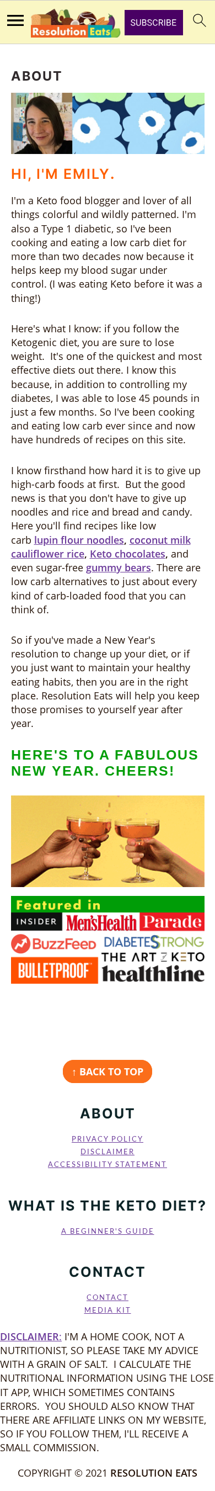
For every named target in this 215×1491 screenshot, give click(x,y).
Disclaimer (107, 1152)
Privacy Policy (107, 1139)
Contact (107, 1297)
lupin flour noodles (79, 539)
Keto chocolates (127, 553)
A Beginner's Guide (107, 1231)
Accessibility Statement (107, 1164)
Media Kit (107, 1310)
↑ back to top (107, 1071)
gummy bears (118, 567)
